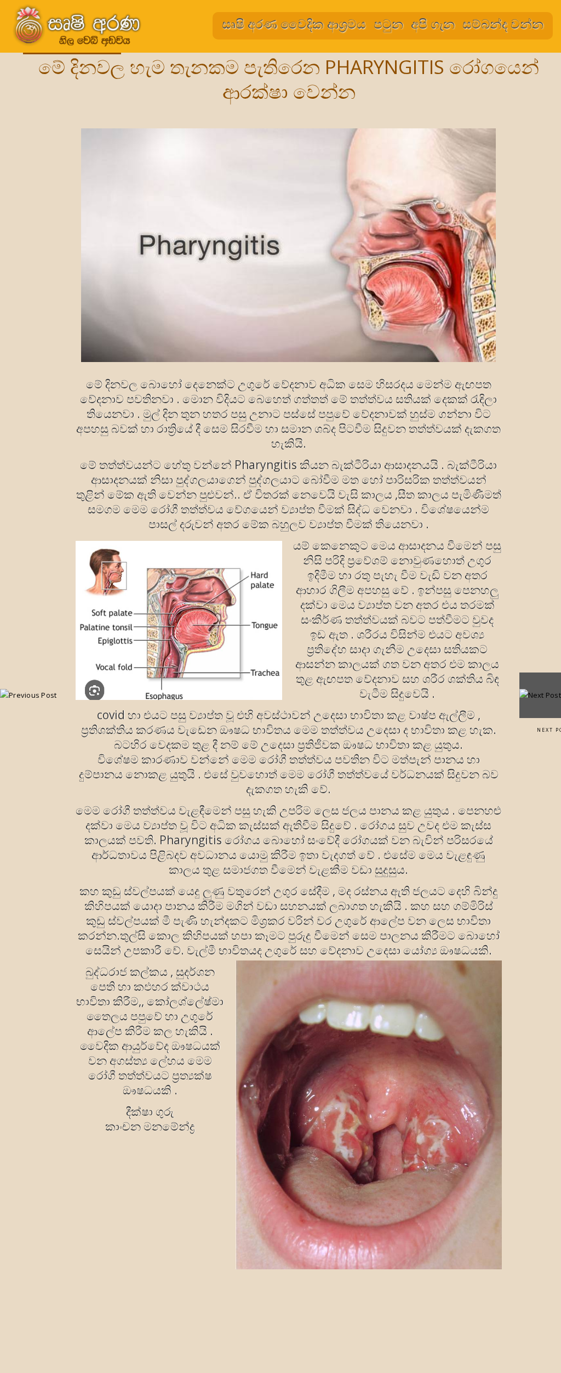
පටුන (388, 23)
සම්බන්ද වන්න (502, 23)
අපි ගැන (433, 23)
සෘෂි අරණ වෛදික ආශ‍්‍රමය (294, 23)
